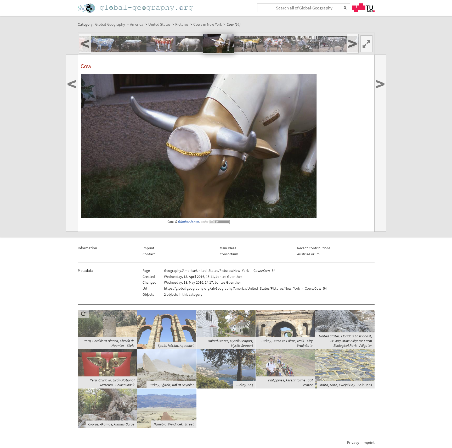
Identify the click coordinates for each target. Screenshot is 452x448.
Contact (149, 254)
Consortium (229, 254)
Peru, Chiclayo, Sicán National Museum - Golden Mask (112, 382)
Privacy (353, 442)
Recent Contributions (313, 248)
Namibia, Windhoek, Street (174, 424)
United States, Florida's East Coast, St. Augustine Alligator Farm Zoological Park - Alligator (345, 341)
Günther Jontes (188, 221)
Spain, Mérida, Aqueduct (176, 345)
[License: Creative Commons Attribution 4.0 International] (219, 222)
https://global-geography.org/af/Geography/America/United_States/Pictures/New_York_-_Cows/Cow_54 (245, 288)
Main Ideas (228, 248)
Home (136, 8)
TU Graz (363, 7)
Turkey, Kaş (244, 384)
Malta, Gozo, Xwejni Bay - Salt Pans (345, 384)
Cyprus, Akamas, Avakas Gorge (111, 424)
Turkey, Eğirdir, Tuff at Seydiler (171, 384)
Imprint (148, 248)
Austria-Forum (308, 254)
